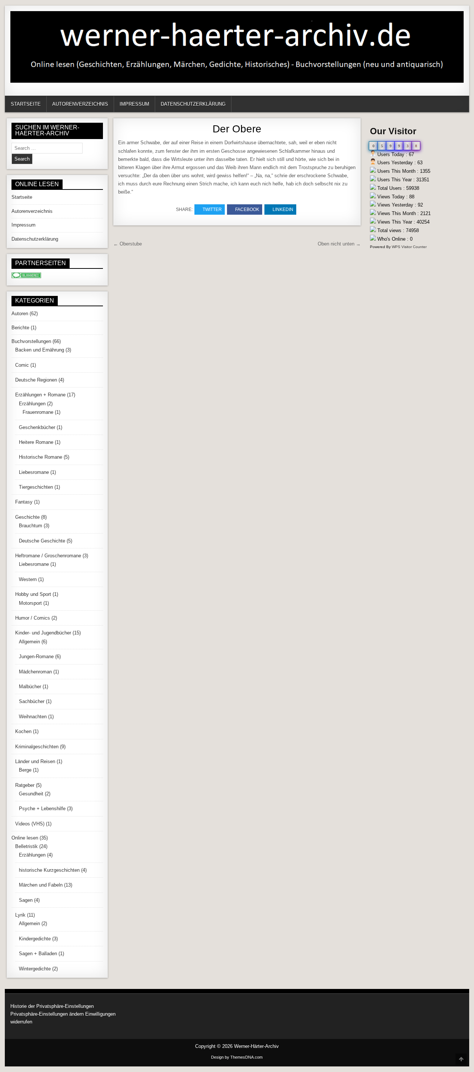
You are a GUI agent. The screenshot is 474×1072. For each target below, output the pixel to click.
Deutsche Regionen (36, 380)
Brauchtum (30, 525)
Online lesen (24, 838)
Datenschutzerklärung (193, 104)
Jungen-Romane (36, 656)
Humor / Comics (32, 618)
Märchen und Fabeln (41, 885)
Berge (25, 770)
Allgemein (29, 641)
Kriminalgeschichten (37, 746)
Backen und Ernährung (39, 350)
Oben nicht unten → (339, 244)
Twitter (212, 209)
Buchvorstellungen (31, 341)
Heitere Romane (36, 442)
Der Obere (237, 129)
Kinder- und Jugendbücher (43, 633)
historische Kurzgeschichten (49, 870)
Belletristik (26, 846)
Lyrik (20, 915)
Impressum (134, 104)
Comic (22, 365)
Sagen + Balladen (38, 953)
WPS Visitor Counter (409, 247)
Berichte (20, 327)
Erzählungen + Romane (40, 395)
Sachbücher (31, 701)
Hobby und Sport (33, 594)
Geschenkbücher (37, 427)
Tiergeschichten (36, 487)
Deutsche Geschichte (42, 541)
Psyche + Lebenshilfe (42, 808)
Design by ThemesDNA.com (237, 1057)
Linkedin (283, 209)
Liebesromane (34, 472)
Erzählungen (32, 403)
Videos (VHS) (29, 824)
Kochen (23, 731)
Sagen (26, 900)
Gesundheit (31, 793)
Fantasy (24, 502)
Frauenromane (38, 412)
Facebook (247, 209)
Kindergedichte (35, 938)
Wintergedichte (35, 969)
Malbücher (30, 686)
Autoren (19, 313)
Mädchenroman (35, 671)
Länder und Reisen (35, 761)
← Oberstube (127, 244)
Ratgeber (24, 785)
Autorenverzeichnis (80, 104)
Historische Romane (40, 457)
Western (28, 579)
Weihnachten (33, 716)
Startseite (26, 104)
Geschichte (27, 517)
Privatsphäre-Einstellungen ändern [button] (47, 1014)
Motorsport (30, 603)
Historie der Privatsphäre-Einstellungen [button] (52, 1006)
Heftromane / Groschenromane (48, 555)
